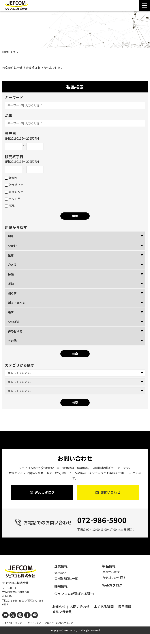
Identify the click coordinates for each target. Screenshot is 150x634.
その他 (12, 340)
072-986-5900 (102, 520)
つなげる (14, 321)
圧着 (11, 255)
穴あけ (12, 264)
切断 (11, 236)
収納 (11, 283)
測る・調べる (16, 302)
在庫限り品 (16, 192)
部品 (12, 205)
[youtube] (5, 615)
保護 (11, 274)
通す (11, 312)
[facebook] (27, 615)
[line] (34, 615)
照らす (12, 293)
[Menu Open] (144, 5)
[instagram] (20, 615)
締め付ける (15, 331)
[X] (13, 615)
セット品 (14, 199)
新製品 (13, 178)
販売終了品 (16, 185)
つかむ (12, 245)
